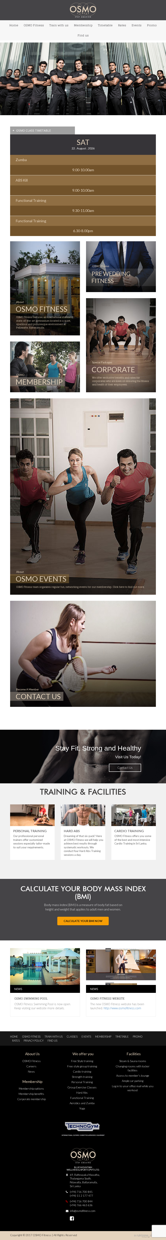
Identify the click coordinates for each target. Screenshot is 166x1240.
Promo (152, 25)
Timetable (105, 25)
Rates (122, 25)
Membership (83, 25)
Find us (83, 35)
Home (13, 25)
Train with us (58, 25)
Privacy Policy (34, 1040)
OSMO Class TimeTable (32, 130)
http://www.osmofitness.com (122, 1008)
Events (137, 25)
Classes (72, 1036)
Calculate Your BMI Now (83, 921)
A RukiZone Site (145, 1236)
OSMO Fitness (34, 25)
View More (125, 767)
